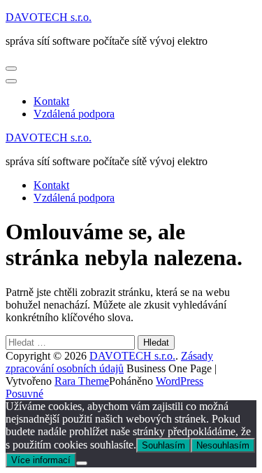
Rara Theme (81, 381)
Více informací (41, 460)
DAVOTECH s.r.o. (49, 17)
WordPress (179, 381)
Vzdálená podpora (74, 114)
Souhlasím (163, 445)
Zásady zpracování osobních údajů (109, 362)
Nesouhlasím (222, 445)
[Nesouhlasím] (81, 463)
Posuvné (24, 394)
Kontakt (51, 101)
